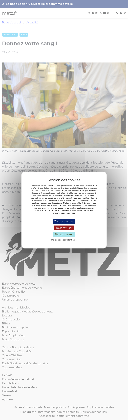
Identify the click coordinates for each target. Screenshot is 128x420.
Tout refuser (64, 227)
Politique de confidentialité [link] (63, 240)
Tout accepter (64, 221)
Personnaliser (64, 234)
